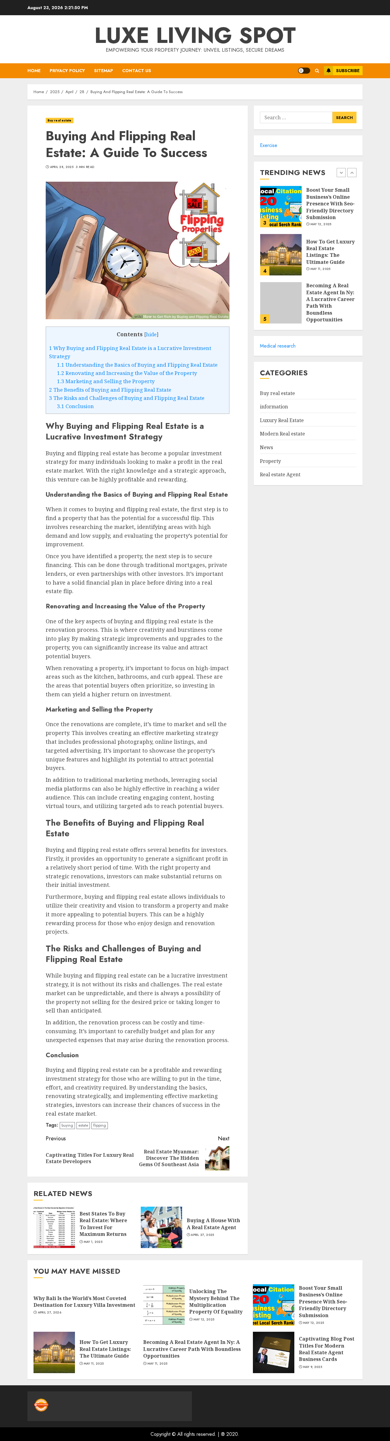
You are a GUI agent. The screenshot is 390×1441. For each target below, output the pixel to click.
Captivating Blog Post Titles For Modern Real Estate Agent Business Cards (326, 1348)
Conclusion (75, 406)
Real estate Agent (280, 474)
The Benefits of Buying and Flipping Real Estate (110, 389)
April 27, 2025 (202, 1235)
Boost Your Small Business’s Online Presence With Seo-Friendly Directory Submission (330, 204)
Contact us (136, 71)
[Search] (317, 71)
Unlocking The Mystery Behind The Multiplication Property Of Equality (216, 1301)
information (274, 407)
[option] (308, 210)
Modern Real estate (282, 434)
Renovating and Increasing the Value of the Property (127, 372)
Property (270, 461)
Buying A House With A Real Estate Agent (213, 1223)
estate (83, 1125)
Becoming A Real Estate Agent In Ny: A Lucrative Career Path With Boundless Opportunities (330, 302)
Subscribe (348, 71)
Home (34, 71)
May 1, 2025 (93, 1242)
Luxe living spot (195, 35)
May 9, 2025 (312, 1367)
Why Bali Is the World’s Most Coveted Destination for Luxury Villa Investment (84, 1301)
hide (151, 334)
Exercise (268, 145)
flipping (99, 1125)
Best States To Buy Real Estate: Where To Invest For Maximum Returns (103, 1223)
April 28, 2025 (61, 167)
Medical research (278, 345)
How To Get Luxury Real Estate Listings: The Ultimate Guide (330, 251)
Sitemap (103, 71)
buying (67, 1125)
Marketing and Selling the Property (106, 381)
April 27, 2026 (49, 1312)
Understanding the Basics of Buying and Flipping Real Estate (137, 364)
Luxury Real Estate (282, 420)
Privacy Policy (67, 71)
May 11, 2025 (320, 269)
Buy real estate (60, 120)
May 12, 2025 (321, 224)
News (266, 447)
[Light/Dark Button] (304, 71)
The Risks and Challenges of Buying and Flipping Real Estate (126, 397)
